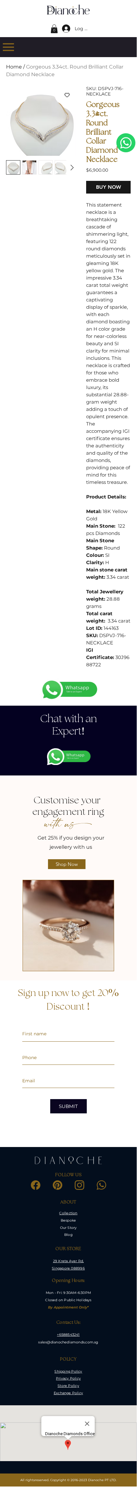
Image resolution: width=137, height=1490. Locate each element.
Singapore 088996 (68, 1268)
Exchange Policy (68, 1393)
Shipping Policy (68, 1371)
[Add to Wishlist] (67, 95)
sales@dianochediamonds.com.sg (68, 1342)
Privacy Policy (68, 1378)
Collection (68, 1213)
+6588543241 (68, 1335)
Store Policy (68, 1386)
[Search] (50, 9)
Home (14, 67)
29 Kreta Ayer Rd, (68, 1261)
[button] (54, 28)
